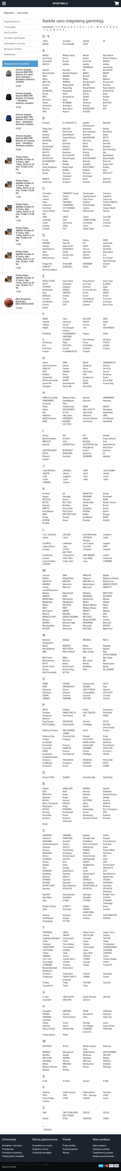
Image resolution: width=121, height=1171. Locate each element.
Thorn (86, 950)
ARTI (44, 97)
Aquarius (87, 91)
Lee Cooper (88, 543)
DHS (44, 252)
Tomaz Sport (69, 959)
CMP (44, 217)
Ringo (65, 806)
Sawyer (106, 838)
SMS (85, 868)
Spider (86, 877)
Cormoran (67, 223)
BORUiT (86, 170)
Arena (86, 94)
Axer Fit (46, 108)
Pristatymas (8, 1149)
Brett (85, 179)
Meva (105, 605)
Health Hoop (68, 406)
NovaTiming (68, 669)
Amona (45, 85)
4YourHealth (68, 44)
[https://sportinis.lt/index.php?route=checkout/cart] (116, 3)
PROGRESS (68, 760)
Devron (86, 249)
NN (104, 660)
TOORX (66, 962)
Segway (46, 847)
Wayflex (46, 1055)
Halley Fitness (69, 397)
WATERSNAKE (109, 1052)
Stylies (86, 906)
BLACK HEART (89, 158)
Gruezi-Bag (108, 383)
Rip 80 (86, 806)
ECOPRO (46, 287)
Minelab (66, 614)
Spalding (46, 874)
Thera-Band (68, 947)
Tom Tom (46, 959)
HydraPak (107, 421)
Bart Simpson (89, 131)
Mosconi (67, 625)
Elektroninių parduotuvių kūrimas (14, 1165)
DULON (106, 264)
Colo (65, 220)
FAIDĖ (45, 319)
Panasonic (108, 710)
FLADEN (66, 339)
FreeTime (46, 348)
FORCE (106, 342)
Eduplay (66, 287)
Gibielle (66, 371)
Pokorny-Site (69, 736)
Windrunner (88, 1064)
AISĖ (44, 76)
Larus (65, 537)
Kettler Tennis (109, 502)
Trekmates (68, 974)
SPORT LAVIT (48, 885)
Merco (45, 605)
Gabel (45, 362)
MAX (65, 596)
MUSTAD (87, 628)
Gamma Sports (49, 365)
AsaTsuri (46, 100)
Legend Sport (48, 546)
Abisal (86, 55)
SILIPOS (66, 859)
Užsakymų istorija (101, 1149)
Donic (65, 258)
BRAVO (45, 179)
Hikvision (87, 415)
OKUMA (86, 686)
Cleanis (66, 211)
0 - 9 (58, 27)
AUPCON (107, 102)
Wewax (66, 1061)
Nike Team (47, 657)
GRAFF (66, 380)
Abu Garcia (108, 55)
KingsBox (87, 508)
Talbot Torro (88, 932)
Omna (65, 689)
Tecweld (87, 938)
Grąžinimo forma (40, 1149)
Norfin (106, 666)
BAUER (45, 137)
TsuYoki (106, 982)
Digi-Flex (87, 252)
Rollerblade (88, 809)
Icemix (45, 435)
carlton (45, 199)
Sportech (107, 885)
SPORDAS (108, 882)
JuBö (85, 479)
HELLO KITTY (89, 409)
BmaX (45, 164)
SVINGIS (107, 918)
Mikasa (106, 611)
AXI (104, 108)
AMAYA (66, 82)
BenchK (106, 143)
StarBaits (67, 897)
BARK (45, 131)
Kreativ (106, 520)
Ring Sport (47, 806)
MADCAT (87, 575)
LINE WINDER (89, 555)
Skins (65, 865)
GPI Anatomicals (50, 380)
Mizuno (45, 620)
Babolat (106, 123)
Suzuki (66, 918)
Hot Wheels (108, 418)
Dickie (65, 252)
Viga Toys (107, 1017)
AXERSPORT (89, 108)
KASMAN (87, 496)
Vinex (105, 1023)
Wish (65, 1067)
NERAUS (67, 646)
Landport (107, 534)
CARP (65, 199)
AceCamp (47, 58)
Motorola (87, 625)
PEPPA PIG (68, 721)
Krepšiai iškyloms (12, 21)
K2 (64, 493)
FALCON (86, 319)
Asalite (106, 97)
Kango (106, 493)
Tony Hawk (47, 962)
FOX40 (106, 345)
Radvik (45, 788)
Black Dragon (69, 158)
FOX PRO (67, 345)
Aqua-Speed (109, 88)
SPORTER (67, 888)
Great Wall (107, 380)
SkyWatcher (88, 865)
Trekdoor (46, 974)
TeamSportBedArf (51, 938)
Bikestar (46, 155)
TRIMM (86, 977)
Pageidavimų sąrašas (103, 1152)
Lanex (45, 537)
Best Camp (88, 149)
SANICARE (68, 838)
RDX (44, 791)
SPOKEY (107, 880)
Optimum (46, 692)
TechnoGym (68, 938)
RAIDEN (86, 788)
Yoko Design (48, 1098)
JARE (85, 470)
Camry (45, 196)
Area (65, 94)
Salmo (106, 835)
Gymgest (46, 386)
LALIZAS (67, 534)
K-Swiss (46, 493)
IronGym (67, 456)
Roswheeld (68, 812)
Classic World (109, 208)
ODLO (105, 683)
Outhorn (66, 695)
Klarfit (105, 511)
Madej (106, 575)
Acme (65, 58)
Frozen (45, 351)
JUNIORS (46, 482)
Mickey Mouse (89, 608)
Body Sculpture (49, 167)
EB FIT (45, 284)
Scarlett (66, 841)
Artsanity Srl (68, 97)
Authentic (47, 105)
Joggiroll (67, 476)
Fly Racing (47, 342)
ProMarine (47, 763)
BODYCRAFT (89, 167)
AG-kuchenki (48, 73)
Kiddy (85, 505)
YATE (45, 1095)
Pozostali (46, 748)
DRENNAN (87, 264)
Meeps (106, 599)
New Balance (48, 649)
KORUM (46, 520)
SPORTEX (87, 888)
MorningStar (48, 625)
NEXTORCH (68, 649)
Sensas (45, 850)
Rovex (86, 812)
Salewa (86, 835)
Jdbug (66, 473)
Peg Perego (47, 721)
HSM (44, 421)
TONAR (86, 959)
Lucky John (68, 561)
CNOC (65, 217)
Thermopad (88, 947)
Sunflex (106, 909)
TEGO (65, 941)
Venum (66, 1014)
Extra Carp (108, 304)
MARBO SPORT (110, 584)
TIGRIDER (107, 953)
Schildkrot (87, 841)
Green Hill (46, 383)
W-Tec (66, 1046)
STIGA (66, 900)
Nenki (45, 646)
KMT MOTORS (69, 514)
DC (84, 243)
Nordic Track (48, 666)
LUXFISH (46, 564)
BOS (105, 170)
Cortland (107, 223)
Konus (45, 517)
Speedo (46, 877)
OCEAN (66, 683)
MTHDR (46, 628)
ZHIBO (106, 1118)
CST (65, 229)
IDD (64, 435)
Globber (46, 374)
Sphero (66, 877)
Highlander (108, 412)
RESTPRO (87, 800)
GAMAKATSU (109, 362)
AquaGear (67, 91)
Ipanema (87, 453)
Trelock (86, 974)
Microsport (47, 611)
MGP (65, 608)
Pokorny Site (48, 736)
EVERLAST (88, 301)
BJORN (86, 155)
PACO (45, 710)
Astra (105, 100)
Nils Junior (88, 660)
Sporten (46, 888)
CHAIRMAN (68, 205)
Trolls (65, 982)
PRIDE (45, 751)
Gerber (66, 368)
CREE (65, 226)
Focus (85, 342)
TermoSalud (68, 944)
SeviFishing (68, 850)
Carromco (107, 199)
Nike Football (69, 652)
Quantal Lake (89, 777)
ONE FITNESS (89, 689)
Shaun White (109, 850)
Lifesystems (68, 555)
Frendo (66, 348)
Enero (85, 296)
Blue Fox (107, 161)
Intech (86, 450)
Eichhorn (87, 287)
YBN (65, 1095)
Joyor (65, 479)
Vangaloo (46, 1011)
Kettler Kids (88, 502)
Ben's (85, 143)
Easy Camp (68, 281)
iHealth (106, 435)
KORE (105, 517)
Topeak (86, 962)
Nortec (45, 669)
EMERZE (67, 293)
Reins (85, 797)
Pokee (106, 730)
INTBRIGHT (68, 450)
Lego (65, 546)
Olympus (46, 689)
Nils (84, 657)
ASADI (86, 97)
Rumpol (106, 818)
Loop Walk (87, 558)
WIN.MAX (67, 1064)
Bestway (67, 152)
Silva (105, 859)
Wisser (86, 1067)
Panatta (46, 712)
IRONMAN (87, 456)
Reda (65, 794)
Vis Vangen (88, 1026)
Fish (85, 328)
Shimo (45, 856)
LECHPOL (46, 543)
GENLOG (46, 368)
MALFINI (66, 581)
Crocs (85, 226)
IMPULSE (46, 441)
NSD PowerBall (49, 672)
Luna (85, 561)
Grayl (85, 380)
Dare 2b (66, 243)
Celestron (46, 205)
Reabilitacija (9, 54)
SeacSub (107, 844)
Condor (106, 220)
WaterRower (89, 1052)
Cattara (86, 202)
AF (84, 70)
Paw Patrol (68, 715)
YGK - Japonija (89, 1095)
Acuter (66, 61)
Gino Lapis (87, 371)
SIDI (105, 856)
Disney (45, 255)
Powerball (47, 745)
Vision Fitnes (109, 1026)
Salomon (46, 838)
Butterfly (107, 182)
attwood (87, 102)
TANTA (66, 935)
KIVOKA (86, 511)
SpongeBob (88, 882)
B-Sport (46, 123)
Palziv (86, 710)
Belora (106, 140)
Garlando (87, 365)
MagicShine (68, 578)
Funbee (86, 351)
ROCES (45, 809)
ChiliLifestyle (89, 205)
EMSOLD (46, 296)
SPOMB (46, 882)
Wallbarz (46, 1052)
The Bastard (109, 944)
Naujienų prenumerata (103, 1156)
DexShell (107, 249)
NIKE (44, 652)
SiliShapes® (88, 859)
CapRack (107, 196)
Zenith (45, 1118)
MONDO (46, 623)
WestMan (46, 1061)
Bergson (107, 146)
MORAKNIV (88, 623)
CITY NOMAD (69, 208)
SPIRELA (87, 880)
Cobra (86, 217)
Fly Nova (107, 339)
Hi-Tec (66, 412)
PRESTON (107, 748)
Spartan (66, 874)
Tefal (44, 941)
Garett (66, 365)
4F (104, 41)
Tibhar (45, 953)
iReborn (46, 456)
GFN (44, 371)
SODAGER (47, 871)
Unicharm (46, 1000)
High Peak (87, 412)
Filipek (45, 328)
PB (84, 715)
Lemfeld (87, 546)
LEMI (105, 546)
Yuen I (106, 1098)
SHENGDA (47, 853)
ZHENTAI (87, 1118)
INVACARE (67, 453)
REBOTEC (47, 794)
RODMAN (67, 809)
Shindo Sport (69, 856)
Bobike (66, 164)
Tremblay (107, 974)
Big (104, 152)
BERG (85, 146)
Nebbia (66, 640)
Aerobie (66, 70)
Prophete (67, 763)
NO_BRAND (108, 669)
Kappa (45, 496)
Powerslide (88, 745)
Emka (85, 293)
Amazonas (108, 82)
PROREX (87, 763)
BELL (65, 140)
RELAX (45, 800)
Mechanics (68, 599)
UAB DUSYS (68, 997)
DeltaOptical (48, 249)
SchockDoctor (109, 841)
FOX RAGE (88, 345)
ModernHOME (89, 620)
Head (44, 406)
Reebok (86, 794)
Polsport (67, 739)
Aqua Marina (89, 88)
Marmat (66, 587)
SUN (44, 909)
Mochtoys (67, 620)
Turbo (65, 985)
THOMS (66, 950)
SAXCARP (47, 841)
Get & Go (107, 368)
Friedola (86, 348)
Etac (65, 299)
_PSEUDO (47, 1130)
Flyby (65, 342)
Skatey (45, 865)
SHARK (86, 850)
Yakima (46, 1092)
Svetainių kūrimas (35, 1165)
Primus (66, 751)
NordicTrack (68, 666)
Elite (44, 293)
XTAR (105, 1081)
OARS (45, 683)
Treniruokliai (9, 27)
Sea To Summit (90, 844)
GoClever (107, 374)
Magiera (87, 578)
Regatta (46, 797)
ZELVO (106, 1112)
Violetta (46, 1026)
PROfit (106, 754)
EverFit (66, 301)
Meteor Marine (90, 605)
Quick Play (108, 777)
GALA (85, 362)
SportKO (46, 894)
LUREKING (107, 561)
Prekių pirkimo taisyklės (13, 1156)
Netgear (107, 646)
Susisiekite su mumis (42, 1145)
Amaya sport (89, 82)
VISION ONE (68, 1029)
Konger (106, 514)
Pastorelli (107, 712)
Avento (86, 105)
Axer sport (67, 108)
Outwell (106, 695)
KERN (105, 499)
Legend (106, 543)
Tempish (46, 944)
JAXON (45, 473)
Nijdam (106, 649)
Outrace (86, 695)
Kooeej (66, 517)
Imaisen (66, 438)
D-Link (45, 240)
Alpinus (106, 79)
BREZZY (107, 179)
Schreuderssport (50, 844)
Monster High (69, 623)
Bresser (66, 179)
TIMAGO (46, 956)
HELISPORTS (69, 409)
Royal (65, 815)
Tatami (106, 935)
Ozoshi (106, 698)
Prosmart (46, 766)
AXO (44, 111)
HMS (105, 415)
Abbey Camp (69, 55)
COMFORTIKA (89, 220)
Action (86, 58)
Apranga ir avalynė (12, 49)
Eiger (105, 287)
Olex (105, 686)
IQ (104, 453)
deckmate (107, 243)
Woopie (45, 1070)
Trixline (45, 982)
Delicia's (106, 246)
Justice (66, 482)
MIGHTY (86, 611)
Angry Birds (68, 85)
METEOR (67, 605)
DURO (85, 267)
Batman (86, 134)
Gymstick (87, 386)
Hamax (86, 397)
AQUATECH (108, 91)
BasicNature (68, 134)
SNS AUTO (108, 868)
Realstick (107, 791)
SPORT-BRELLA (90, 885)
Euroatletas (88, 299)
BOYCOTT (108, 173)
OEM (44, 686)
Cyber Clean (88, 229)
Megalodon (68, 602)
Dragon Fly (47, 264)
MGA (44, 608)
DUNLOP (46, 267)
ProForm (46, 760)
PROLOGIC (108, 760)
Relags (106, 797)
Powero (66, 745)
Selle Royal (88, 847)
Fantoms (67, 322)
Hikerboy (46, 415)
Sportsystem (69, 894)
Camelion (46, 193)
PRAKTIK (67, 748)
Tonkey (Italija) (110, 959)
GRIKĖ (85, 383)
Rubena (106, 815)
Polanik (86, 736)
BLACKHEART (48, 161)
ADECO (45, 64)
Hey (44, 412)
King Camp (68, 508)
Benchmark (47, 146)
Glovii (65, 374)
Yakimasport (89, 1092)
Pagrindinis (9, 13)
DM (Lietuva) (48, 258)
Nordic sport (108, 663)
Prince (86, 751)
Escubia (46, 299)
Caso (44, 202)
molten (106, 620)
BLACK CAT (47, 158)
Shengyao (67, 853)
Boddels (86, 164)
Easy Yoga (108, 281)
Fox (44, 345)
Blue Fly (86, 161)
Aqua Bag (67, 88)
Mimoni (45, 614)
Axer (105, 105)
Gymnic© (67, 386)
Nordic (86, 663)
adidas (66, 64)
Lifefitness (47, 555)
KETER (45, 502)
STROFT (67, 906)
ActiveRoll (47, 61)
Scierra (66, 844)
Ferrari (66, 325)
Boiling (106, 167)
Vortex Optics (48, 1035)
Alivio (45, 79)
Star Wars (47, 897)
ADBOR (106, 61)
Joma (105, 476)
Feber (105, 322)
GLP (85, 374)
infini (65, 441)
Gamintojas (22, 13)
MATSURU (108, 593)
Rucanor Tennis (90, 818)
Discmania (108, 252)
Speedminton (109, 874)
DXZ (105, 267)
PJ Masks (87, 724)
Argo (105, 94)
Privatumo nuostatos (12, 1152)
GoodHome (88, 377)
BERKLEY (46, 149)
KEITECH (46, 499)
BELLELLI (87, 140)
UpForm (86, 1000)
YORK (65, 1098)
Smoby (66, 868)
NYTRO (66, 672)
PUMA (106, 766)
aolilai (45, 88)
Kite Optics (68, 511)
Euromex (107, 299)
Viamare (107, 1014)
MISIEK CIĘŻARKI (70, 617)
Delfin (85, 246)
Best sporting (109, 149)
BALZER (66, 129)
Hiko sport (67, 415)
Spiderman (108, 877)
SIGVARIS (46, 859)
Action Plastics (110, 58)
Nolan (65, 663)
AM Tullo (46, 82)
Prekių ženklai (69, 1145)
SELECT (66, 847)
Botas (45, 173)
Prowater (87, 766)
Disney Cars (68, 255)
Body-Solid (68, 167)
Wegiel (66, 1055)
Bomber (46, 170)
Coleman (46, 220)
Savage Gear (89, 838)
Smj (44, 868)
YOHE (105, 1095)
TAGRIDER (47, 932)
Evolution (107, 301)
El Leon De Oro (89, 290)
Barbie (106, 129)
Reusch (106, 800)
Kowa (65, 520)
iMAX (85, 438)
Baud (105, 134)
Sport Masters (69, 885)
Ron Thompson (110, 809)
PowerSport (108, 745)
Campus (107, 193)
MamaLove (108, 581)
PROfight (87, 754)
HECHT (106, 406)
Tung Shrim (47, 985)
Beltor (45, 143)
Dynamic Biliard (49, 270)
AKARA (66, 76)
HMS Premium (49, 418)
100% (45, 41)
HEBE (85, 406)
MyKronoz (107, 628)
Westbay (87, 1058)
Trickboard (47, 977)
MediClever (88, 599)
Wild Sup (87, 1061)
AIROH (106, 73)
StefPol (106, 897)
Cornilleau (87, 223)
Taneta (45, 935)
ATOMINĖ (67, 102)
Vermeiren (88, 1014)
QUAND (66, 777)
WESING (66, 1058)
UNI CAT (107, 997)
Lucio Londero (48, 561)
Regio (65, 797)
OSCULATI (108, 692)
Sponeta (67, 882)
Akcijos (66, 1152)
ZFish (65, 1118)
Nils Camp (107, 657)
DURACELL (68, 267)
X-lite (44, 1081)
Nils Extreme (48, 660)
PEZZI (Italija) (48, 724)
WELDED (107, 1055)
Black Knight (108, 158)
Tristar (106, 977)
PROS (105, 763)
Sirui (65, 862)
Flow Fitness (88, 339)
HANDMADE (108, 397)
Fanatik (45, 322)
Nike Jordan (88, 652)
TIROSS (86, 956)
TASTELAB (88, 935)
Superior (67, 915)
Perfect (86, 721)
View (85, 1017)
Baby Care (47, 129)
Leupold (106, 549)
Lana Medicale (89, 534)
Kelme (66, 499)
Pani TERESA (89, 712)
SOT (105, 871)
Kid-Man (66, 505)
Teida (105, 941)
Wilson (45, 1064)
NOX (85, 669)
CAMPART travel (70, 193)
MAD (65, 575)
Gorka (105, 377)
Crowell (45, 229)
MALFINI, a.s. (88, 581)
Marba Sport (89, 584)
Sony (85, 871)
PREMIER (87, 748)
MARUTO (107, 587)
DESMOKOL (68, 249)
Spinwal (66, 880)
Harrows (87, 400)
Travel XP (107, 965)
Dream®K (67, 264)
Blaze (65, 161)
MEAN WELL (48, 599)
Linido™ (106, 555)
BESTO (45, 152)
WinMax (106, 1064)
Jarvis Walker (109, 470)
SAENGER (47, 835)
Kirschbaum (48, 511)
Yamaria (107, 1092)
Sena (105, 847)
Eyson (45, 307)
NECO (105, 640)
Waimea (107, 1046)
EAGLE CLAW (48, 281)
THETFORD (47, 950)
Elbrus (106, 290)
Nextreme (87, 649)
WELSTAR (47, 1058)
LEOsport (87, 549)
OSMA (45, 695)
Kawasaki (107, 496)
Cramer (46, 226)
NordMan (87, 666)
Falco (65, 319)
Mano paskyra (99, 1145)
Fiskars (86, 333)
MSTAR (106, 625)
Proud (65, 766)
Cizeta (86, 208)
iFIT (84, 435)
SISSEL (86, 862)
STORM (86, 900)
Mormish (107, 623)
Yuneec (46, 1101)
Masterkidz (68, 593)
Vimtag (86, 1023)
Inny (105, 441)
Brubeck (66, 182)
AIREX (86, 73)
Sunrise (46, 915)
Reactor (86, 791)
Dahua (66, 240)
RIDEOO (66, 803)
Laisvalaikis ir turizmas (14, 43)
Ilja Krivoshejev (49, 438)
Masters (87, 593)
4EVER (86, 41)
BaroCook (67, 131)
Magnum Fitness (110, 578)
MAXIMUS (87, 596)
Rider (85, 803)
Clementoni (88, 211)
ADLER (45, 70)
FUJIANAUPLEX (70, 351)
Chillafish (107, 205)
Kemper (86, 499)
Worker (66, 1070)
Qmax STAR (48, 777)
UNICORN (67, 1000)
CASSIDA (67, 202)
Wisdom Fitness (49, 1067)
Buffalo (86, 182)
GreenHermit (69, 383)
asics (65, 100)
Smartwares (109, 865)
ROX (105, 812)
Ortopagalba (89, 692)
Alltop (85, 79)
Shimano (107, 853)
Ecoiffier (107, 284)
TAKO (65, 932)
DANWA (46, 243)
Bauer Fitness (69, 137)
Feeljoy (45, 325)
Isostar (45, 459)
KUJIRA (45, 523)
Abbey (45, 55)
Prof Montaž (68, 754)
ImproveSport (109, 438)
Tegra (85, 941)
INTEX (45, 453)
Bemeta (66, 143)
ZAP (44, 1112)
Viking (45, 1023)
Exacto (45, 304)
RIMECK (106, 803)
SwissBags (47, 921)
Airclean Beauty (70, 73)
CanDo (66, 196)
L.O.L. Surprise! (49, 534)
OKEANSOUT (69, 686)
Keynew (46, 505)
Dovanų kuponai (70, 1149)
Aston (86, 100)
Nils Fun (66, 660)
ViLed (65, 1023)
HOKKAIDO (68, 418)
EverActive (47, 301)
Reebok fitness (110, 794)
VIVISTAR (107, 1029)
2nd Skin (67, 41)
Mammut (67, 584)
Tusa (85, 985)
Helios (45, 409)
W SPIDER (47, 1046)
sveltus (86, 918)
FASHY (86, 322)
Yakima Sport (69, 1092)
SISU (105, 862)
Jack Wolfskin (48, 470)
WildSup (107, 1061)
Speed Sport (89, 874)
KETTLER (67, 502)
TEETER (107, 938)
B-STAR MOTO (70, 123)
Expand (86, 304)
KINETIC (46, 508)
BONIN (66, 170)
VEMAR (46, 1014)
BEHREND (46, 140)
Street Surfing (49, 906)
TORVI (106, 962)
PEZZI (106, 721)
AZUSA (86, 111)
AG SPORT (108, 70)
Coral (44, 223)
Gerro (85, 368)
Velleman (107, 1011)
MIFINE (66, 611)
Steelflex (87, 897)
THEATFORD (48, 947)
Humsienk (87, 421)
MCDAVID (107, 596)
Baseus (45, 134)
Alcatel (86, 76)
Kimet (105, 505)
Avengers (67, 105)
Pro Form (107, 751)
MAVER (45, 596)
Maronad (87, 587)
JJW (44, 476)
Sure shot (87, 915)
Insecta (45, 444)
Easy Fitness (88, 281)
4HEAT (45, 44)
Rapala (106, 788)
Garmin (106, 365)
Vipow (65, 1026)
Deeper (45, 246)
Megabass (47, 602)
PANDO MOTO (69, 712)
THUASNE (107, 950)
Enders (66, 296)
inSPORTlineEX (49, 450)
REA (65, 791)
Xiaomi (86, 1081)
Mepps (106, 602)
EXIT (65, 304)
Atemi (45, 102)
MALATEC (47, 581)
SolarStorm (68, 871)
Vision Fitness (48, 1029)
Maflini (45, 578)
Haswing (107, 400)
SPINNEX (46, 880)
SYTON (66, 921)
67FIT (85, 44)
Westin (106, 1058)
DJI (104, 255)
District (86, 255)
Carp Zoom (88, 199)
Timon (66, 956)
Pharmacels (68, 724)
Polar (105, 736)
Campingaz (88, 193)
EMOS (106, 293)
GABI (65, 362)
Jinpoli (106, 473)
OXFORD (87, 698)
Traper (86, 965)
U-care (45, 997)
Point (85, 730)
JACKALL (67, 470)
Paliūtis (66, 710)
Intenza (106, 450)
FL (43, 339)
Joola (45, 479)
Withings (107, 1067)
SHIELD (86, 853)
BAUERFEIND (89, 137)
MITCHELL (87, 617)
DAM (105, 240)
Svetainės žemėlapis (41, 1152)
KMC (44, 514)
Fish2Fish (46, 333)
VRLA (65, 1035)
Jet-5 (85, 473)
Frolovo (106, 348)
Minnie (86, 614)
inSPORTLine (69, 444)
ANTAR (86, 85)
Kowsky (86, 520)
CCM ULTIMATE (110, 202)
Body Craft (108, 164)
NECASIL (87, 640)
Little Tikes (68, 558)
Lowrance (107, 558)
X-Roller (66, 1081)
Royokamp (88, 815)
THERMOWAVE (110, 947)
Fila (104, 325)
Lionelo (45, 558)
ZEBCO (86, 1112)
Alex (105, 76)
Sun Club (67, 909)
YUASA (86, 1098)
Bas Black (107, 131)
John (85, 476)
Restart (66, 800)
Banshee (87, 129)
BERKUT (66, 149)
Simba (45, 862)
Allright (66, 79)
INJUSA (86, 441)
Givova (106, 371)
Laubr (105, 537)
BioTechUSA (68, 155)
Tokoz (106, 956)
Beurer (86, 152)
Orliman (66, 692)
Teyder (86, 944)
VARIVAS (67, 1011)
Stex (44, 900)
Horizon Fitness (90, 418)
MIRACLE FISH (49, 617)
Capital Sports (89, 196)
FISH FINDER (108, 328)
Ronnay (46, 812)
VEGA (85, 1011)
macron (46, 575)
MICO (105, 608)
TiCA (65, 953)
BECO (105, 137)
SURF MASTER (110, 915)
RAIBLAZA (68, 788)
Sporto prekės (10, 32)
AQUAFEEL (47, 91)
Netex (85, 646)
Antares (107, 85)
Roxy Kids (46, 815)
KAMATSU (88, 493)
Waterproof (68, 1052)
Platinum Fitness (50, 730)
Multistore (67, 628)
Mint (105, 614)
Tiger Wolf (88, 953)
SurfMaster (47, 918)
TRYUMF (87, 982)
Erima (105, 296)
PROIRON (87, 760)
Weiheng (87, 1055)
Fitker (105, 333)
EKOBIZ (66, 290)
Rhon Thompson (50, 803)
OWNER (46, 698)
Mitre (105, 617)
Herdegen (107, 409)
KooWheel (87, 517)
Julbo (105, 479)
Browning (46, 182)
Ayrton (66, 111)
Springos (87, 894)
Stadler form (109, 894)
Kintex (106, 508)
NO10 (45, 663)
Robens (106, 806)
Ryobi (45, 824)
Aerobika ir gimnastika (14, 38)
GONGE (66, 377)
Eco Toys (87, 284)
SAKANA (67, 835)
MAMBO (46, 584)
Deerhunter (68, 246)
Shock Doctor (89, 856)
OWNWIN (67, 698)
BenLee (66, 146)
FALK (105, 319)
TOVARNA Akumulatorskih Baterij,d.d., (49, 968)
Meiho (86, 602)
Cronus (106, 226)
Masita (45, 593)
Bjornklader (108, 155)
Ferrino (86, 325)
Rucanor (46, 818)
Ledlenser (67, 543)
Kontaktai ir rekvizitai (12, 1145)
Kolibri (86, 514)
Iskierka (106, 456)
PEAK (105, 715)
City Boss (46, 208)
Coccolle (107, 217)
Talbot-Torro (109, 932)
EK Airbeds (47, 290)
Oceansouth (88, 683)
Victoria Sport (69, 1017)
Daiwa (86, 240)
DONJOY (87, 258)
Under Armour (89, 997)
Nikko (65, 657)
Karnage (67, 496)
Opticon (106, 689)
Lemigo (45, 549)
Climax (106, 211)
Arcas (45, 94)
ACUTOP (87, 61)
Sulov (105, 906)
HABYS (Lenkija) (50, 397)
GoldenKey (47, 377)
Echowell (67, 284)
